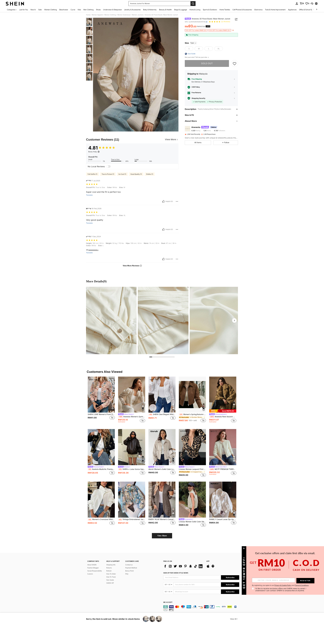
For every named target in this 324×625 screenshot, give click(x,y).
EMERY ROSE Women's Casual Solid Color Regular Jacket (162, 519)
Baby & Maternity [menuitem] (150, 10)
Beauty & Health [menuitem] (165, 10)
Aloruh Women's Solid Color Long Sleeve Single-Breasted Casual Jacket (162, 469)
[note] (222, 411)
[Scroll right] (317, 9)
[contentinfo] (201, 608)
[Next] (234, 320)
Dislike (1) (149, 174)
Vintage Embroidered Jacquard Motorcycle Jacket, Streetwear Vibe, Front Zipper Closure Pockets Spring (132, 519)
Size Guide (110, 580)
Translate (89, 195)
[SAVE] (234, 63)
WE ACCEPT (167, 602)
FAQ (126, 574)
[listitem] (101, 401)
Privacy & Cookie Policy (282, 585)
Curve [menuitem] (73, 10)
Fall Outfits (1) (92, 174)
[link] (302, 3)
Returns (109, 568)
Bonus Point (129, 571)
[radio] (189, 49)
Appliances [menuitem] (292, 10)
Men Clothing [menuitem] (88, 10)
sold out (207, 63)
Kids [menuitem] (79, 10)
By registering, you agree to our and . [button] (280, 585)
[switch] (108, 166)
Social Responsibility (94, 571)
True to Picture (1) (108, 174)
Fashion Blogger (93, 568)
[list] (183, 566)
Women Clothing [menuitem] (50, 10)
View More (162, 536)
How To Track (111, 577)
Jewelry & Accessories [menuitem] (132, 10)
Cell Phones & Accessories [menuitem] (242, 10)
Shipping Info (110, 565)
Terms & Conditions (302, 585)
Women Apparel (97, 15)
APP (207, 561)
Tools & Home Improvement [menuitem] (275, 10)
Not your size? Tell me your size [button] (196, 57)
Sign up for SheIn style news (175, 573)
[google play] (213, 567)
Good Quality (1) (136, 174)
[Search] (193, 3)
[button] (311, 3)
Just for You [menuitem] (23, 10)
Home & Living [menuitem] (194, 10)
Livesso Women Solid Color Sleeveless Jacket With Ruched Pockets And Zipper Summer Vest (192, 522)
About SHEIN (91, 565)
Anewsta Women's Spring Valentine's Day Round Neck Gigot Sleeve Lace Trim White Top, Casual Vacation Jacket (132, 417)
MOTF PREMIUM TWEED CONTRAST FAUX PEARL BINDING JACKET (223, 469)
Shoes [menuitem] (98, 10)
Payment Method (131, 568)
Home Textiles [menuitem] (224, 10)
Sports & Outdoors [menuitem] (210, 10)
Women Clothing (110, 15)
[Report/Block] (176, 201)
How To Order (111, 574)
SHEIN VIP (110, 583)
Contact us (129, 565)
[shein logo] (15, 3)
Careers (90, 574)
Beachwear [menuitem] (63, 10)
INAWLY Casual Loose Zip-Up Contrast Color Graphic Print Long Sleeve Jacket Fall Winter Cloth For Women (222, 519)
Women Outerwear (123, 15)
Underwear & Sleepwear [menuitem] (112, 10)
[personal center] (296, 3)
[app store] (208, 567)
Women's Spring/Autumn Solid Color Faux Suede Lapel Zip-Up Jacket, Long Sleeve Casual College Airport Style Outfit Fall (192, 414)
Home (88, 15)
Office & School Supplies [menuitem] (308, 10)
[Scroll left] (314, 9)
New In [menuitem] (33, 10)
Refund (108, 571)
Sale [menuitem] (40, 10)
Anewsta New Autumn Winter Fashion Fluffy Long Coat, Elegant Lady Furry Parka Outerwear (223, 417)
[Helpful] (163, 201)
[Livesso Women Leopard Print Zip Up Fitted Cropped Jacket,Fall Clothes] (192, 447)
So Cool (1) (122, 174)
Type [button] (192, 43)
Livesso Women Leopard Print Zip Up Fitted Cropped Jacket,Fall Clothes (192, 469)
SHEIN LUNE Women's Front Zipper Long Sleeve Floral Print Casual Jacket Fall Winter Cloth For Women (101, 414)
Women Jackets (137, 15)
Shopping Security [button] (198, 98)
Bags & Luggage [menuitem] (180, 10)
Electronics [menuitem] (258, 10)
